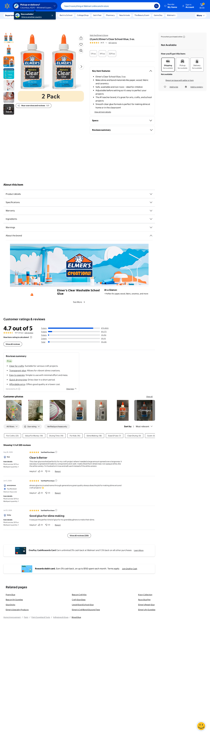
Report (58, 471)
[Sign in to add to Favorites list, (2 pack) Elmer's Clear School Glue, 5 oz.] (81, 44)
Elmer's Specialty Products (17, 609)
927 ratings (113, 43)
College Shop (83, 15)
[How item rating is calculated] (31, 337)
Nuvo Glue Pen (144, 599)
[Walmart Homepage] (7, 6)
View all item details (102, 112)
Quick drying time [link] (18, 379)
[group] (103, 43)
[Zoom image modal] (81, 50)
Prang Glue (10, 594)
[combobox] (110, 6)
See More (77, 302)
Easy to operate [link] (17, 375)
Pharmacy (110, 15)
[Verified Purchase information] (56, 452)
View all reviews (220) (79, 535)
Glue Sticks (10, 604)
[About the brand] (151, 235)
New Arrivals (124, 15)
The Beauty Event (141, 15)
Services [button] (29, 15)
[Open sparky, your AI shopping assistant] (201, 726)
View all (149, 396)
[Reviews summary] (106, 43)
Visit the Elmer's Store (99, 35)
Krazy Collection (145, 594)
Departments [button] (11, 15)
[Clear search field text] (149, 6)
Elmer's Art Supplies (146, 609)
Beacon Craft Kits (79, 594)
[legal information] (184, 37)
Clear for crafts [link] (16, 366)
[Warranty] (151, 210)
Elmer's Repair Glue (146, 604)
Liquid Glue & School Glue (83, 604)
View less (70, 389)
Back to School (66, 15)
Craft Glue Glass (78, 599)
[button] (170, 6)
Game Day (158, 15)
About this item (13, 184)
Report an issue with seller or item (180, 80)
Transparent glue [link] (17, 370)
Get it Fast (97, 15)
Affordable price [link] (17, 384)
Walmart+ (171, 15)
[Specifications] (151, 202)
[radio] (93, 53)
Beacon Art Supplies (14, 599)
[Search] (156, 6)
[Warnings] (151, 227)
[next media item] (81, 66)
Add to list (174, 87)
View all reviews (13, 344)
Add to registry (196, 87)
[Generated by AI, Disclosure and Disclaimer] (19, 389)
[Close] (53, 15)
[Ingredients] (151, 219)
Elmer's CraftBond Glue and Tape (86, 609)
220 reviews (29, 333)
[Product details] (151, 194)
